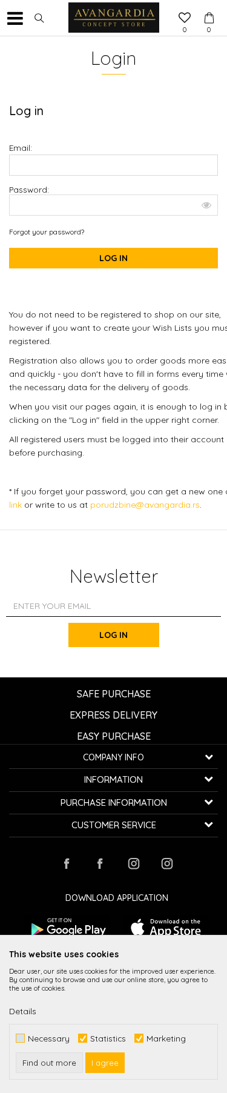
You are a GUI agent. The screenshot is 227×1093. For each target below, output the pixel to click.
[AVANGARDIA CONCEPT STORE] (113, 18)
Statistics (108, 1038)
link (16, 504)
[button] (39, 18)
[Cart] (209, 7)
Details (22, 1011)
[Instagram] (133, 863)
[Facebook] (67, 863)
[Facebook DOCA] (100, 863)
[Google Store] (67, 927)
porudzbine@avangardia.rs (145, 504)
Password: (29, 189)
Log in (113, 635)
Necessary (49, 1038)
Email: (20, 147)
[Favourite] (185, 19)
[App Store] (166, 927)
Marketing (166, 1038)
